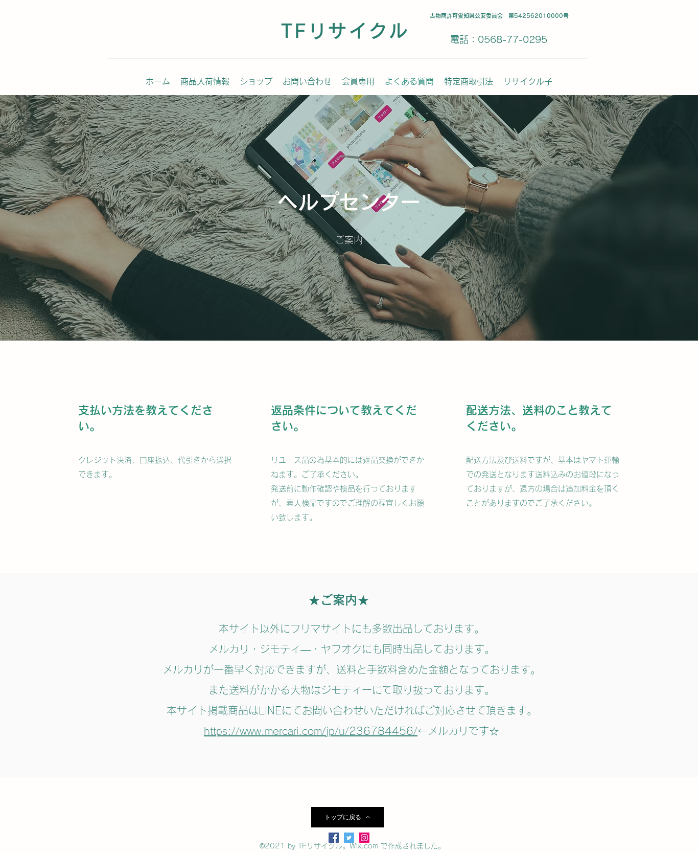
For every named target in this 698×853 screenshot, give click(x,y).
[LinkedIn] (364, 838)
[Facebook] (334, 838)
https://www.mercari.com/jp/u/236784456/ (310, 731)
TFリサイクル (345, 30)
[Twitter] (349, 838)
